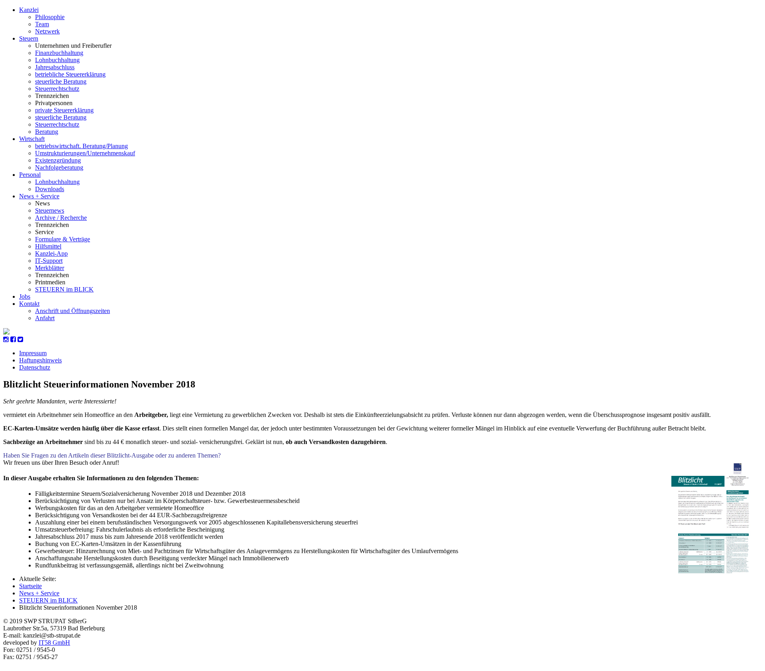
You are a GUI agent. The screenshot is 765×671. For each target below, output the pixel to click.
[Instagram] (6, 339)
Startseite (30, 586)
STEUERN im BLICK (48, 600)
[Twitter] (20, 339)
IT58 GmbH (54, 642)
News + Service (39, 593)
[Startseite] (6, 332)
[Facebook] (13, 339)
